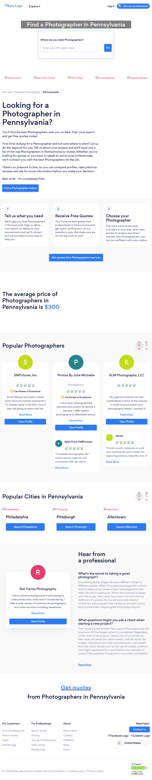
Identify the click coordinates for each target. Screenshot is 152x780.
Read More (84, 665)
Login (5, 740)
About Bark (70, 730)
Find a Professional (13, 730)
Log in (110, 6)
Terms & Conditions (54, 771)
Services (7, 92)
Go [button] (108, 47)
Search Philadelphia (25, 527)
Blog (66, 745)
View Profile (25, 421)
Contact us (139, 729)
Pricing (35, 735)
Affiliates (68, 740)
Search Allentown (126, 527)
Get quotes (76, 687)
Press (66, 749)
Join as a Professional (43, 740)
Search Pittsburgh (76, 527)
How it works (10, 735)
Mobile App (9, 745)
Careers (67, 735)
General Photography (27, 92)
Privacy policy (95, 771)
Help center (38, 745)
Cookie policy (76, 771)
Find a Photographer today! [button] (20, 188)
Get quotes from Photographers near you (76, 257)
